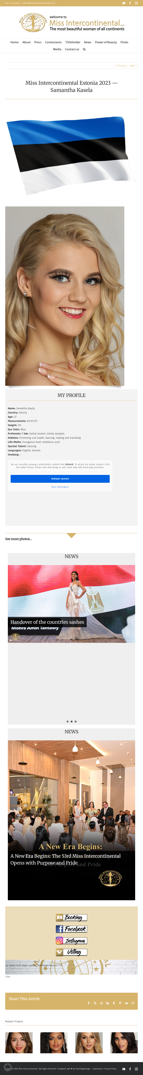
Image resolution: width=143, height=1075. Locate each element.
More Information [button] (60, 487)
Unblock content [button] (60, 478)
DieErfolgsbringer (83, 1068)
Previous (122, 65)
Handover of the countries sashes (47, 622)
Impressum (97, 1068)
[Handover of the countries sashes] (71, 604)
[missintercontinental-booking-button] (71, 915)
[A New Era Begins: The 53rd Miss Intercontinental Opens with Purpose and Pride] (71, 820)
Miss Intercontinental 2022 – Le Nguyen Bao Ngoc (66, 687)
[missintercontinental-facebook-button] (71, 926)
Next (132, 65)
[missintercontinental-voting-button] (71, 949)
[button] (84, 49)
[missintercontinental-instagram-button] (71, 938)
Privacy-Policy (110, 1068)
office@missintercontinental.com (38, 3)
